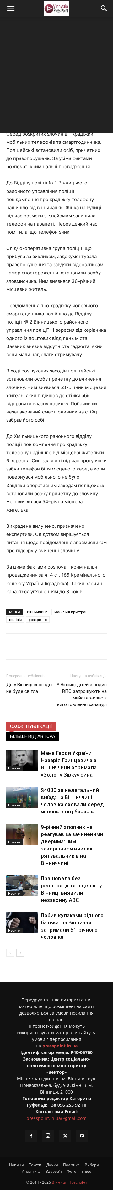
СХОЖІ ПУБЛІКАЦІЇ (31, 726)
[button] (11, 8)
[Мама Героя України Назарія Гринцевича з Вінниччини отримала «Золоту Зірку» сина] (22, 760)
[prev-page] (10, 953)
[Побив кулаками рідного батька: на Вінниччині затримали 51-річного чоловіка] (22, 922)
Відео (86, 1171)
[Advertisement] (56, 76)
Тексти (35, 1164)
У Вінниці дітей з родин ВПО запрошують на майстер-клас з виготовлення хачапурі (81, 694)
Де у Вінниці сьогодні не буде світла (29, 688)
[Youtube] (82, 1136)
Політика (71, 1164)
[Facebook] (32, 646)
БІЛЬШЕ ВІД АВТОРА (32, 736)
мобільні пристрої (70, 612)
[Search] (104, 8)
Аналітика (31, 1171)
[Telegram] (61, 646)
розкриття (38, 619)
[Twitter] (46, 646)
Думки (52, 1164)
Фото (71, 1171)
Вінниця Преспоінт (69, 1182)
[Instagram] (48, 1136)
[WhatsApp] (90, 646)
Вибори (92, 1164)
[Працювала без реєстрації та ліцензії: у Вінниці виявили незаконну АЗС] (22, 885)
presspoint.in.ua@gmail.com (56, 1118)
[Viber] (75, 646)
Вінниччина (37, 612)
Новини (14, 768)
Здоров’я (54, 1171)
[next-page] (20, 953)
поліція (15, 619)
